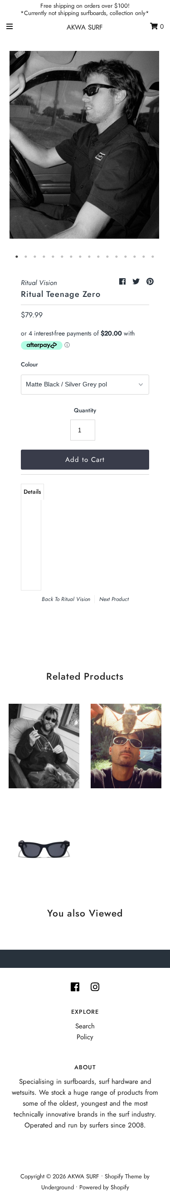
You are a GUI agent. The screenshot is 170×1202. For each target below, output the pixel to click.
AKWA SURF (85, 27)
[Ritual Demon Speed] (126, 743)
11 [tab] (107, 256)
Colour (29, 364)
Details (32, 491)
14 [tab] (135, 256)
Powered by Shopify (104, 1187)
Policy (85, 1037)
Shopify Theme (123, 1176)
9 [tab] (89, 256)
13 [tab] (126, 256)
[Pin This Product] (150, 281)
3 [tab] (35, 256)
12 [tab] (116, 256)
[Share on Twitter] (137, 281)
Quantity (85, 410)
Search (85, 1026)
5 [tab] (53, 256)
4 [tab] (44, 256)
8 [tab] (80, 256)
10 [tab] (98, 256)
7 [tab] (71, 256)
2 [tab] (26, 256)
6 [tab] (62, 256)
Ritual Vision (75, 599)
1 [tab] (17, 256)
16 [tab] (153, 256)
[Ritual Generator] (44, 841)
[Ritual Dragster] (44, 743)
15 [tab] (144, 256)
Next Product (114, 599)
